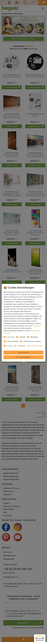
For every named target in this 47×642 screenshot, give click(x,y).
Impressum (37, 326)
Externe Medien (13, 341)
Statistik (22, 337)
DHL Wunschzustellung (32, 341)
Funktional (21, 346)
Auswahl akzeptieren (23, 357)
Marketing (34, 337)
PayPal (9, 346)
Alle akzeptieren (23, 352)
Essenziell (10, 337)
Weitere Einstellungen (34, 346)
